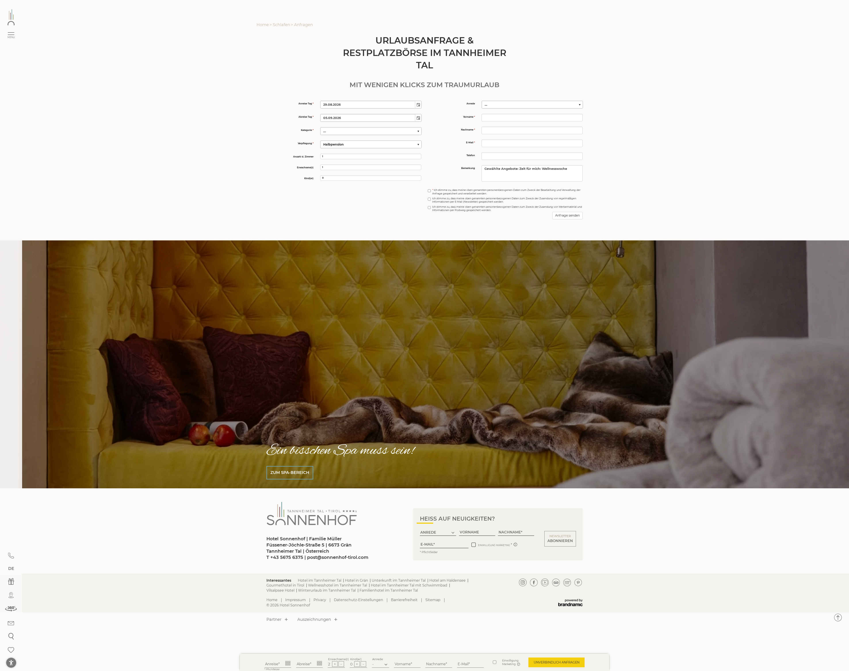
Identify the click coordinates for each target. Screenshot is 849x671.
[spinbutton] (370, 156)
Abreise (303, 664)
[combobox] (368, 104)
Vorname (403, 664)
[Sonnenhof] (11, 17)
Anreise (271, 664)
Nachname (436, 664)
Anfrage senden (567, 215)
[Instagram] (522, 582)
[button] (418, 104)
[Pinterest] (578, 582)
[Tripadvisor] (556, 582)
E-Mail (463, 664)
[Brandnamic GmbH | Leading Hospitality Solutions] (570, 602)
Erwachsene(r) (338, 659)
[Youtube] (545, 582)
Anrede (377, 659)
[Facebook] (534, 582)
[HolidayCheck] (567, 582)
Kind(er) (355, 659)
